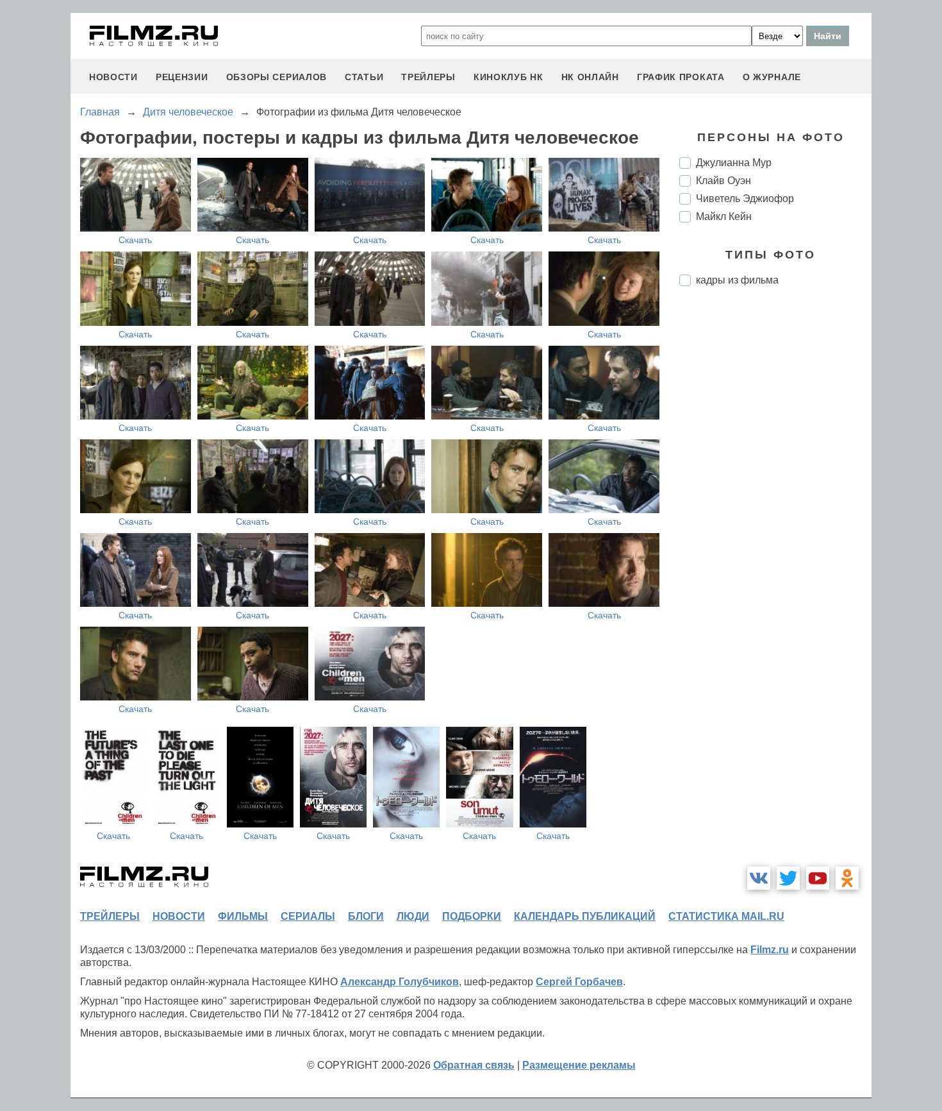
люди (413, 916)
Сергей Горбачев (579, 981)
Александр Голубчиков (399, 981)
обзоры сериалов (276, 77)
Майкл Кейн (724, 216)
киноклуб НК (508, 77)
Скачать (135, 240)
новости (113, 77)
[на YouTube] (817, 878)
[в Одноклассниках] (847, 878)
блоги (366, 916)
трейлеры (428, 77)
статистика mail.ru (726, 916)
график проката (681, 77)
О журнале (772, 77)
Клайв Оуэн (723, 180)
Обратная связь (474, 1065)
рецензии (182, 77)
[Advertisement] (775, 510)
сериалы (308, 916)
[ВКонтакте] (758, 878)
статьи (364, 77)
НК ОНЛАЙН (590, 77)
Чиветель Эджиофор (745, 198)
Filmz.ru (769, 949)
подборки (471, 916)
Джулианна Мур (734, 162)
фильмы (243, 916)
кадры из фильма (737, 280)
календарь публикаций (585, 916)
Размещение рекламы (579, 1065)
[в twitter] (788, 878)
